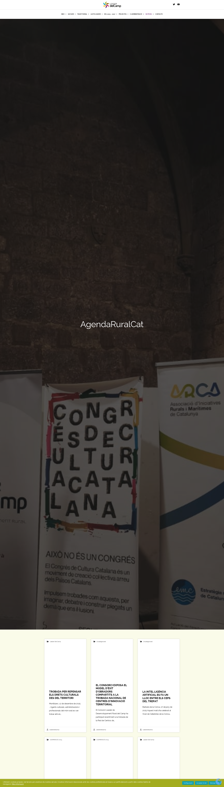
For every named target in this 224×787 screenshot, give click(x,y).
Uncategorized (101, 641)
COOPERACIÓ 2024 (56, 740)
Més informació (18, 784)
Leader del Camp (55, 641)
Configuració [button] (188, 783)
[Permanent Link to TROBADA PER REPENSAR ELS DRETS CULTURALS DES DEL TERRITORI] (65, 661)
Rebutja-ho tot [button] (215, 783)
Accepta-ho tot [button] (201, 783)
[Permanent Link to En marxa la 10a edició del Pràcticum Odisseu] (159, 759)
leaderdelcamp (54, 729)
